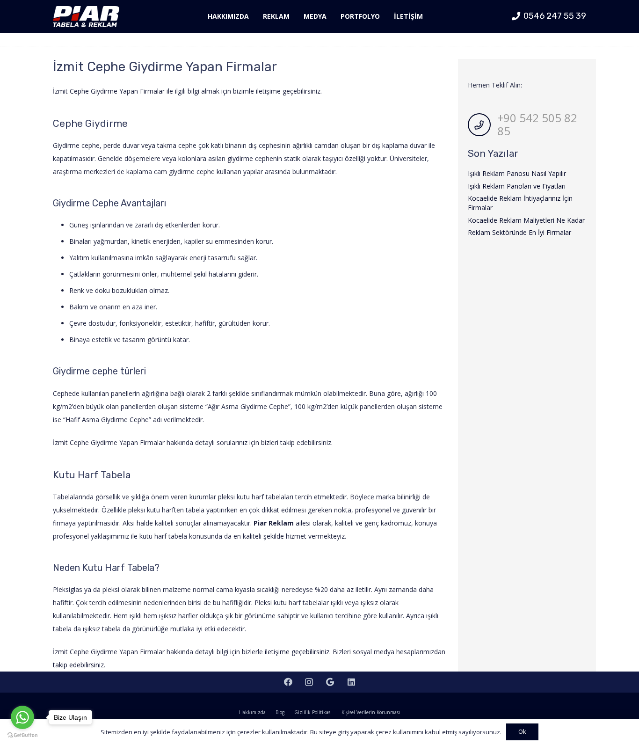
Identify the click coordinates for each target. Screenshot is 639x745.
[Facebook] (287, 682)
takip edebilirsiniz (78, 664)
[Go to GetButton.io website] (22, 735)
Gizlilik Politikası (313, 712)
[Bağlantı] (86, 16)
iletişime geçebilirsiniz (297, 651)
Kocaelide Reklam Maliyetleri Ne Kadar (526, 220)
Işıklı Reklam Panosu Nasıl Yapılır (517, 173)
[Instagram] (309, 682)
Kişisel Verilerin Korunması (370, 712)
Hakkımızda (252, 712)
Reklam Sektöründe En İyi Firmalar (519, 232)
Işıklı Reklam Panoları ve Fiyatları (517, 186)
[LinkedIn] (351, 682)
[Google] (330, 682)
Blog (280, 712)
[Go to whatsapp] (22, 717)
